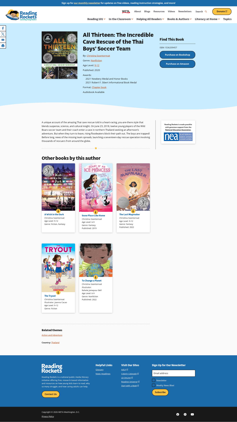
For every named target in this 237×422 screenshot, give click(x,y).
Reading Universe (130, 381)
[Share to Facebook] (3, 28)
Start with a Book (130, 385)
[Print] (3, 46)
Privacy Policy (48, 416)
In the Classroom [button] (120, 19)
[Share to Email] (3, 40)
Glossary (99, 369)
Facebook (178, 414)
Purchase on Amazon (177, 63)
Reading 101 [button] (95, 19)
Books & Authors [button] (178, 19)
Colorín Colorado (130, 373)
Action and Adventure (52, 335)
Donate (224, 12)
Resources (159, 11)
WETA (126, 11)
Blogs (147, 11)
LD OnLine (127, 377)
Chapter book (99, 87)
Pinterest (185, 414)
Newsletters (184, 11)
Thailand (55, 342)
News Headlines (103, 373)
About (137, 11)
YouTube (192, 414)
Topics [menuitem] (227, 19)
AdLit (124, 369)
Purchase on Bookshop (177, 54)
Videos (171, 11)
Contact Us (51, 394)
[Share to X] (3, 34)
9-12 (96, 65)
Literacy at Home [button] (206, 19)
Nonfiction (96, 60)
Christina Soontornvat (98, 55)
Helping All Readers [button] (149, 19)
